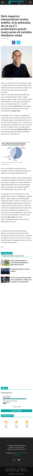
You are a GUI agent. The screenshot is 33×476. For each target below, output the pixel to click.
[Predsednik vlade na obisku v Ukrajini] (5, 271)
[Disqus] (16, 314)
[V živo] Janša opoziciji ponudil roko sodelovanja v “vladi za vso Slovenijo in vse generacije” (21, 280)
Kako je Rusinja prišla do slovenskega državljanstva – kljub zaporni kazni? (20, 263)
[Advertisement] (16, 23)
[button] (30, 2)
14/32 (16, 426)
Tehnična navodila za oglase (12, 470)
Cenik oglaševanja (21, 469)
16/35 (27, 426)
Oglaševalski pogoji (10, 469)
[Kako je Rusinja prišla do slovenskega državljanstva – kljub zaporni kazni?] (5, 263)
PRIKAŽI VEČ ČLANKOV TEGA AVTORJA (13, 256)
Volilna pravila (24, 470)
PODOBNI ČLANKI (6, 253)
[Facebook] (14, 460)
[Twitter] (19, 460)
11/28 (6, 426)
